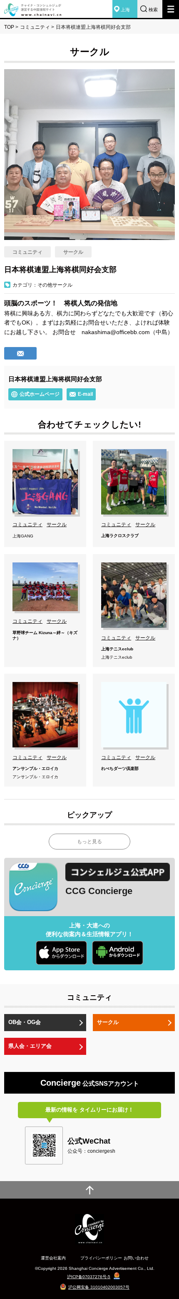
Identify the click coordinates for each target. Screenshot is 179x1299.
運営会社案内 (53, 1258)
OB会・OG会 (24, 1022)
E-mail (85, 394)
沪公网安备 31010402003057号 (98, 1287)
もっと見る (89, 841)
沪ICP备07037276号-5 (88, 1276)
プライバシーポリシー (101, 1258)
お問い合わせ (136, 1258)
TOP (9, 27)
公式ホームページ (40, 394)
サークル (108, 1022)
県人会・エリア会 (30, 1046)
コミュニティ (35, 27)
